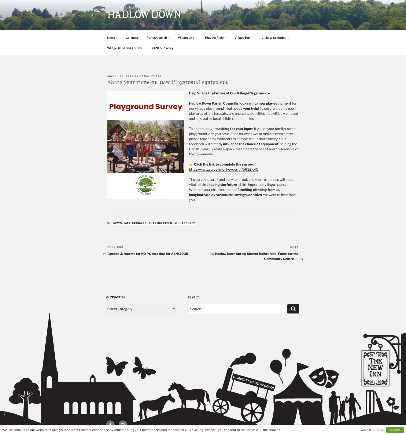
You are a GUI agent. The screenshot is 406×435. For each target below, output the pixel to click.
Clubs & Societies (274, 37)
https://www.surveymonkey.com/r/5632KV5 (223, 169)
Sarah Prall (151, 76)
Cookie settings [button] (372, 430)
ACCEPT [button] (395, 429)
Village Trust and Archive (125, 48)
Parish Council (157, 37)
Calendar (132, 37)
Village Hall (243, 37)
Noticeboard (135, 223)
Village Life (186, 37)
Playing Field (214, 37)
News (111, 37)
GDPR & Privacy (162, 48)
